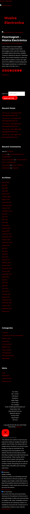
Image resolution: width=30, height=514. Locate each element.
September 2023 (7, 274)
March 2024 (5, 260)
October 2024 (6, 239)
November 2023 (7, 268)
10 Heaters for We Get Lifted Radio (12, 335)
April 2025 (5, 222)
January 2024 (6, 265)
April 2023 (5, 288)
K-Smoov (4, 154)
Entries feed (5, 375)
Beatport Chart (6, 338)
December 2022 (7, 300)
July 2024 (4, 248)
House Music (5, 341)
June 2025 (5, 217)
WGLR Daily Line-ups (8, 355)
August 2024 (5, 245)
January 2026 (6, 199)
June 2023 (5, 282)
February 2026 (6, 196)
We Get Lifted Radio (6, 1)
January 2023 (6, 297)
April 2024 (5, 257)
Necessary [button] (5, 470)
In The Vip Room (7, 344)
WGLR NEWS (5, 43)
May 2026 (5, 191)
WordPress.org (6, 381)
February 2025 (6, 228)
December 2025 (7, 202)
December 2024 (7, 234)
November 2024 (7, 237)
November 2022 (7, 303)
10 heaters (5, 332)
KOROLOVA (15, 168)
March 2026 (5, 194)
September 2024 (7, 242)
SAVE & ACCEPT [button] (6, 509)
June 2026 (5, 188)
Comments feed (6, 378)
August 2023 (5, 277)
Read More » (5, 75)
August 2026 (5, 182)
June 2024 (5, 251)
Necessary (6, 472)
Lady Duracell (6, 165)
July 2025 (4, 214)
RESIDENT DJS (6, 347)
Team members (6, 350)
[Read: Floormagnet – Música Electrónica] (12, 32)
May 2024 (5, 254)
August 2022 (5, 311)
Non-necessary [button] (6, 489)
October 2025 (6, 208)
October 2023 (6, 271)
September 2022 (7, 308)
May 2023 (5, 285)
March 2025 (5, 225)
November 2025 (7, 205)
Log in (4, 373)
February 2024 (6, 262)
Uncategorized (6, 353)
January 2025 (6, 231)
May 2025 (5, 219)
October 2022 (6, 305)
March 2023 (5, 291)
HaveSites (19, 427)
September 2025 (7, 211)
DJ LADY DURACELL (17, 165)
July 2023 (4, 280)
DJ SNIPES (10, 151)
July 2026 (4, 185)
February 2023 (6, 294)
